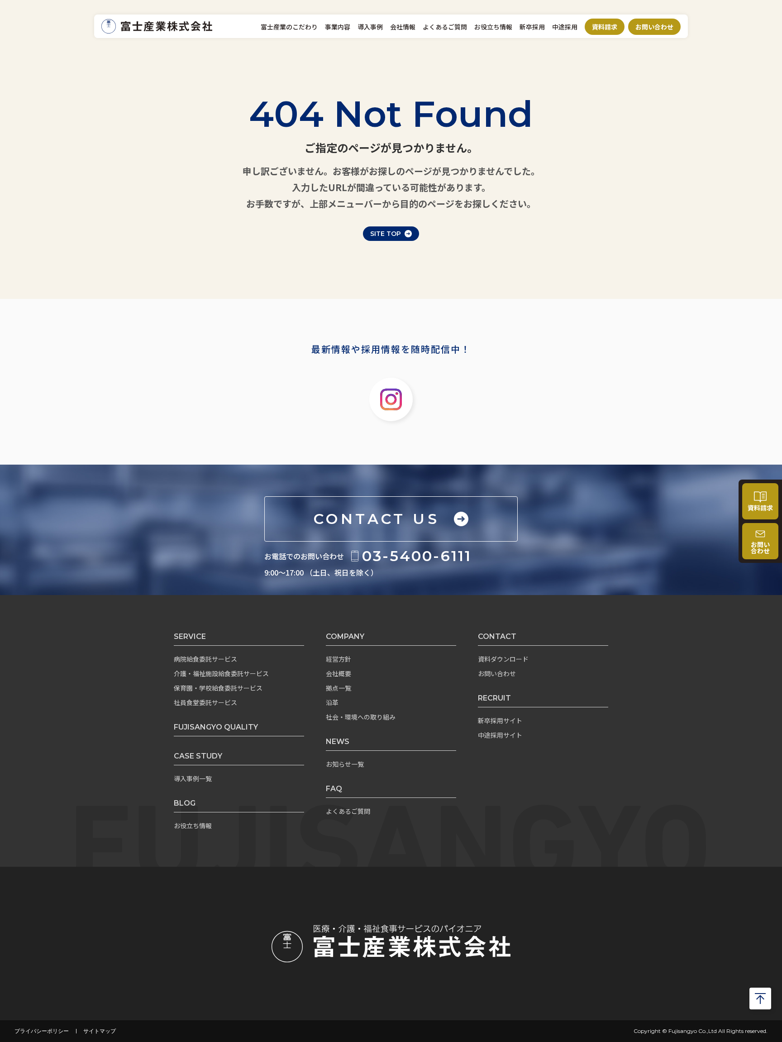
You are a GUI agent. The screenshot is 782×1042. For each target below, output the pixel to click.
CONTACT (497, 636)
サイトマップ (99, 1031)
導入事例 (370, 26)
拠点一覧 (338, 687)
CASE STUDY (198, 756)
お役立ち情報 (493, 26)
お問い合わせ (654, 26)
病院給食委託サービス (205, 658)
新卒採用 (532, 26)
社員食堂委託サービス (205, 702)
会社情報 (402, 26)
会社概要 (338, 673)
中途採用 (564, 26)
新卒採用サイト (500, 720)
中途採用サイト (500, 734)
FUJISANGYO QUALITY (216, 727)
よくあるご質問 (445, 26)
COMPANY (345, 636)
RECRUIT (494, 698)
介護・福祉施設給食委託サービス (221, 673)
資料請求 (604, 26)
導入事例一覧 (193, 778)
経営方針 (338, 658)
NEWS (337, 741)
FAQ (334, 788)
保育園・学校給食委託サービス (218, 687)
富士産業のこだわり (289, 26)
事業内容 (337, 26)
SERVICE (190, 636)
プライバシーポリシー (41, 1031)
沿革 (332, 702)
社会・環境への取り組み (361, 716)
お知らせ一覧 (345, 763)
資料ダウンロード (503, 658)
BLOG (185, 803)
